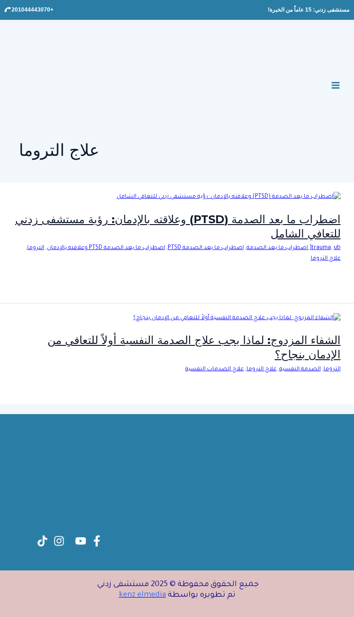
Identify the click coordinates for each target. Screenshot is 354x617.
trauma (321, 248)
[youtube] (80, 540)
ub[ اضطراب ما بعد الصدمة (294, 248)
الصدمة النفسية (300, 369)
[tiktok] (42, 540)
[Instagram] (59, 540)
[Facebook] (96, 540)
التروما (35, 248)
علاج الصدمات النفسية (214, 369)
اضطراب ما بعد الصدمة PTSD (206, 248)
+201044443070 (31, 9)
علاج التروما (326, 258)
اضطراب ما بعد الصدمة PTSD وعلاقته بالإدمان (106, 248)
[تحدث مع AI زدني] (27, 589)
